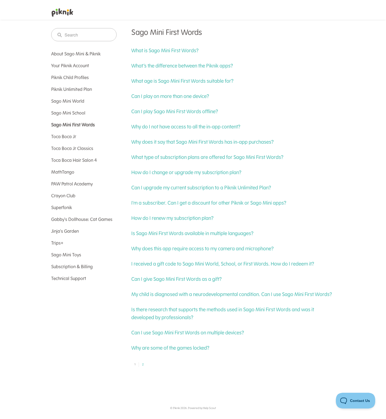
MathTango (62, 172)
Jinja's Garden (65, 231)
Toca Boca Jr (63, 137)
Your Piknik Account (70, 66)
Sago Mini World (67, 101)
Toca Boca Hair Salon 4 (74, 160)
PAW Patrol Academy (72, 184)
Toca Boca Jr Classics (72, 148)
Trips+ (57, 243)
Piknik (176, 408)
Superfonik (61, 207)
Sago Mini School (68, 113)
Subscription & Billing (72, 267)
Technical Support (68, 278)
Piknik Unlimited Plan (71, 89)
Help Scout (209, 408)
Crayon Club (63, 196)
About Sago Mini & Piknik (76, 54)
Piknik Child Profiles (70, 77)
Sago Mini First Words (73, 125)
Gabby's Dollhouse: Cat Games (81, 219)
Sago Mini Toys (66, 255)
